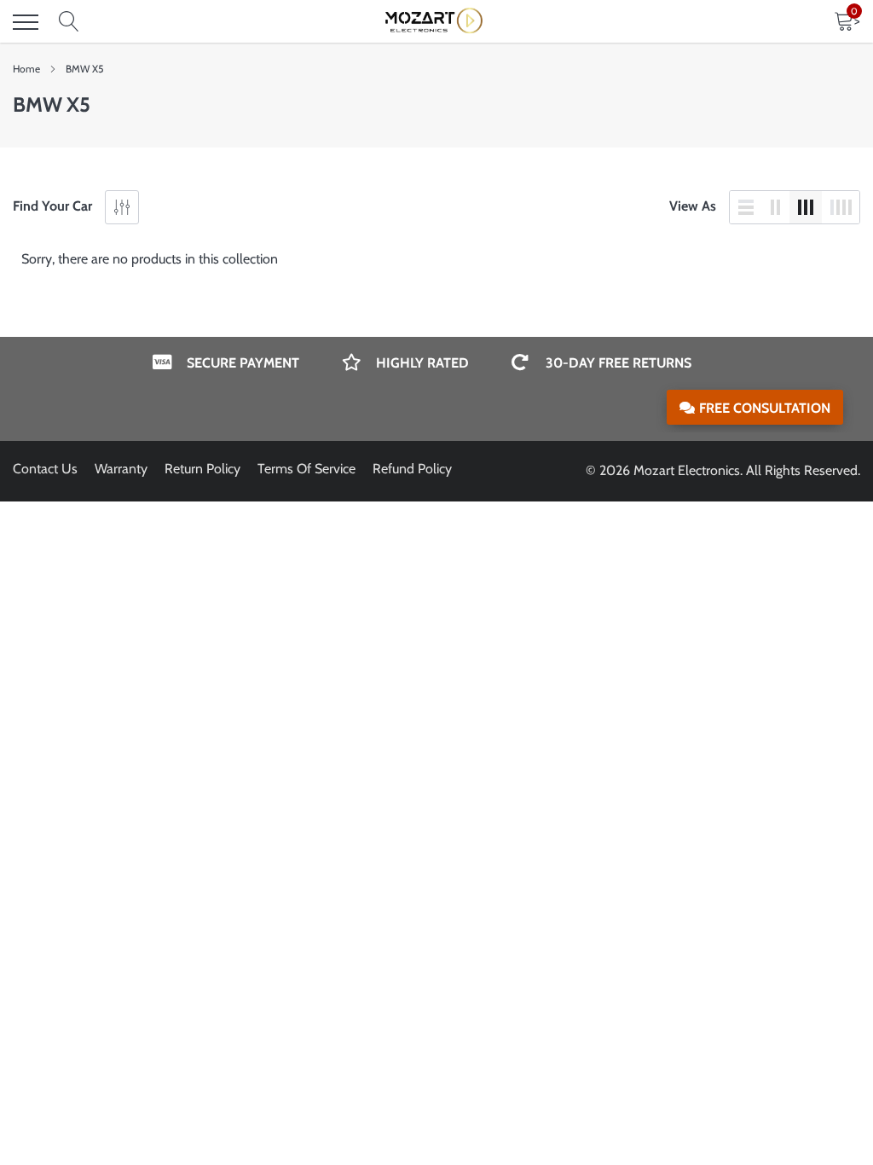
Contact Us (45, 469)
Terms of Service (306, 469)
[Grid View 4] (840, 207)
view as (692, 206)
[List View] (746, 207)
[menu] (25, 22)
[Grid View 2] (775, 207)
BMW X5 (84, 68)
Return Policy (202, 469)
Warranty (121, 469)
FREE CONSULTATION (764, 408)
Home (26, 68)
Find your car (52, 206)
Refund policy (412, 469)
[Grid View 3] (805, 207)
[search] (69, 22)
